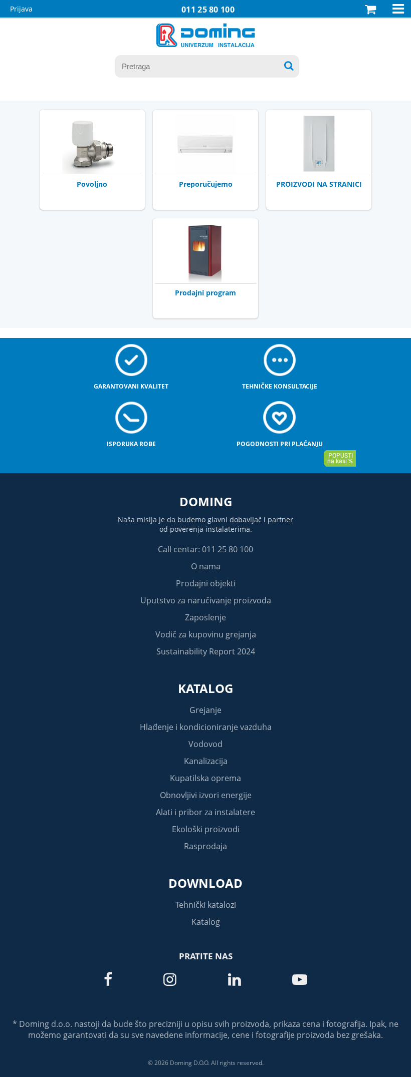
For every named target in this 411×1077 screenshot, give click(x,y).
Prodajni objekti (206, 583)
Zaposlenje (205, 617)
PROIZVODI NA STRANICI (319, 184)
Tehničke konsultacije (279, 386)
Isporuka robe (131, 444)
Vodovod (205, 744)
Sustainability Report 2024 (205, 651)
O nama (206, 566)
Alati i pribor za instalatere (205, 812)
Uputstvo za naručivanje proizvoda (205, 600)
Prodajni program (205, 292)
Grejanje (205, 709)
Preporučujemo (206, 184)
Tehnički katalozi (205, 904)
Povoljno (92, 184)
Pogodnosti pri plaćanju (280, 444)
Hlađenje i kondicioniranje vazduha (206, 727)
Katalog (205, 688)
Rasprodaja (205, 846)
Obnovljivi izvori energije (206, 795)
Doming (205, 501)
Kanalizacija (206, 761)
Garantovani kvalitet (131, 386)
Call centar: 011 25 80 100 (205, 549)
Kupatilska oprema (205, 778)
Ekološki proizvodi (206, 829)
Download (205, 883)
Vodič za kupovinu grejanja (205, 634)
